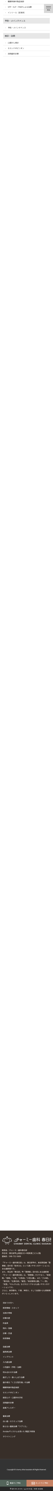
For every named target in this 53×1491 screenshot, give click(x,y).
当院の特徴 (7, 1313)
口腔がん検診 (13, 42)
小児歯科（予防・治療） (13, 1367)
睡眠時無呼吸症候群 (11, 1387)
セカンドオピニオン (11, 1392)
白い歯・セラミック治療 (13, 1421)
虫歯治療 (6, 1346)
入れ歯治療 (7, 1362)
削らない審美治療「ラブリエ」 (15, 1426)
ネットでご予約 (41, 1483)
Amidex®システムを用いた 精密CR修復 (19, 1431)
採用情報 (6, 1338)
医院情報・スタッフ (11, 1308)
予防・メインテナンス (17, 27)
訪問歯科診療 (8, 1402)
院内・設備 (7, 1328)
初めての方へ (8, 1302)
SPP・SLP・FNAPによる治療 (20, 7)
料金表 (5, 1323)
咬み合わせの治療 (10, 1372)
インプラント (8, 1356)
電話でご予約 (15, 1483)
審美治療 (6, 1416)
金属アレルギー (9, 1407)
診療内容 (6, 1318)
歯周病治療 (7, 1351)
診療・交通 (7, 1333)
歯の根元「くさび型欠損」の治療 (16, 1382)
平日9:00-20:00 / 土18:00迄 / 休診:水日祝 (26, 1489)
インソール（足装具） (17, 12)
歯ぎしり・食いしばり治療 (13, 1377)
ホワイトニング (9, 1436)
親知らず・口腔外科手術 (13, 1397)
